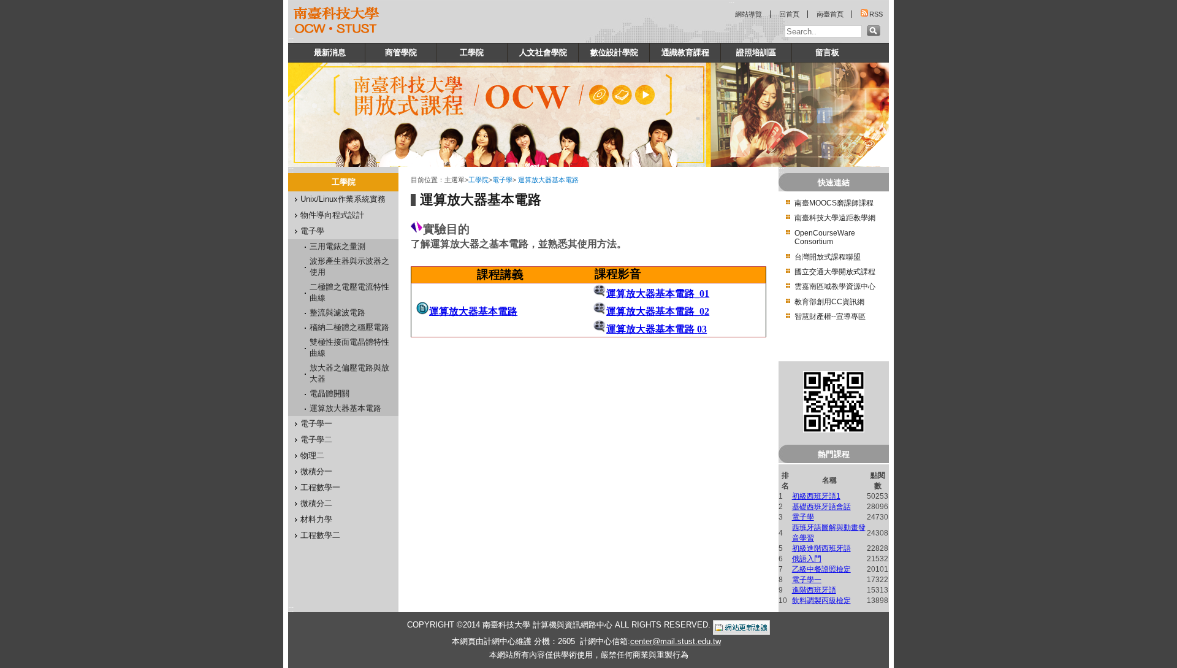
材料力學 (316, 519)
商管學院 (401, 52)
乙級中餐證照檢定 (821, 569)
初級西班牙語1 (816, 496)
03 (702, 329)
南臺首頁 (830, 14)
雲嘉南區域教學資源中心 (834, 286)
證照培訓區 (756, 52)
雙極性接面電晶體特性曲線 (349, 347)
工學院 (472, 52)
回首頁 (789, 14)
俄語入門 (806, 559)
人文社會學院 (543, 52)
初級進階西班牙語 (821, 548)
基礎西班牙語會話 (821, 506)
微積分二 (316, 503)
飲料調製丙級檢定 (821, 600)
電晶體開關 (329, 393)
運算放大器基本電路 (345, 408)
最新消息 (330, 52)
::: (291, 40)
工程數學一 (320, 487)
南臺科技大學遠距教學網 (834, 217)
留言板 (827, 52)
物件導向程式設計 (332, 215)
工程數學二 (320, 535)
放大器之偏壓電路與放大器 (349, 373)
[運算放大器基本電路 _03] (696, 329)
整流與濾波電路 (337, 312)
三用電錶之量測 (337, 246)
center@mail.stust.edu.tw (675, 641)
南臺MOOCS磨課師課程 (834, 203)
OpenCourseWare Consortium (824, 237)
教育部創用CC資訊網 (829, 302)
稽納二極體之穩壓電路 (349, 327)
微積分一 (316, 471)
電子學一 (316, 423)
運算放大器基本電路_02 (657, 311)
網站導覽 (748, 14)
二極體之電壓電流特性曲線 (349, 292)
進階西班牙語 (814, 590)
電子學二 (316, 439)
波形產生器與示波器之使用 (349, 266)
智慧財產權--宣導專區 (830, 316)
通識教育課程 (685, 52)
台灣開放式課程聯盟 (827, 257)
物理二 (312, 455)
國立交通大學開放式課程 (834, 271)
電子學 (312, 231)
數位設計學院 (614, 52)
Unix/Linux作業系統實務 (343, 199)
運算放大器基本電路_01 (657, 293)
